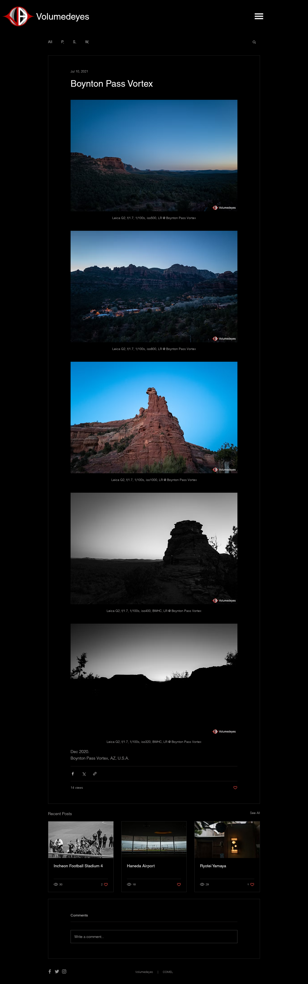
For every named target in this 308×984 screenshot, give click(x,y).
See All (255, 813)
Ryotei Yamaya (213, 865)
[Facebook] (50, 971)
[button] (258, 16)
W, (87, 42)
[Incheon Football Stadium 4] (80, 839)
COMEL (168, 972)
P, (62, 42)
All (50, 42)
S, (74, 42)
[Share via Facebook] (73, 774)
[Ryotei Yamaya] (227, 839)
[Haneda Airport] (154, 839)
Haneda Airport (141, 865)
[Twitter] (57, 971)
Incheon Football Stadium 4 (78, 865)
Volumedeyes (144, 972)
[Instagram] (64, 971)
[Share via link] (95, 774)
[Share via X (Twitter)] (84, 774)
